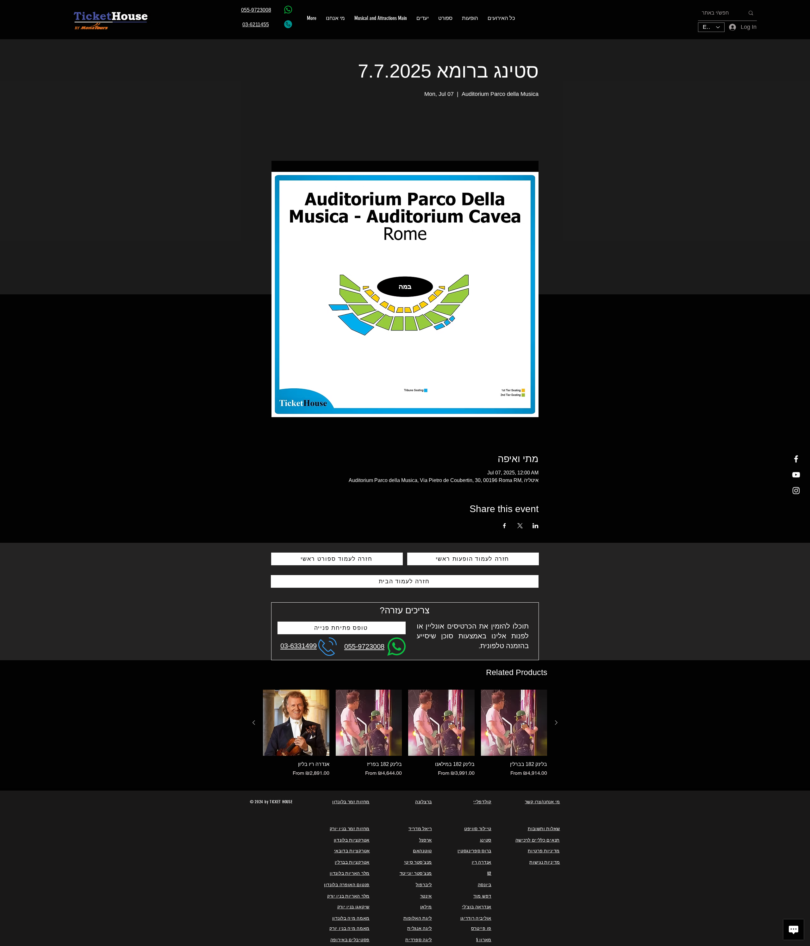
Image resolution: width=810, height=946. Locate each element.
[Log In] (728, 27)
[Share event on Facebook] (505, 525)
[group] (405, 733)
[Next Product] (556, 722)
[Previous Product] (254, 722)
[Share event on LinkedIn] (536, 525)
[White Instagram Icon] (796, 490)
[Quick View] (296, 723)
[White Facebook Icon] (796, 459)
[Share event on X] (520, 525)
